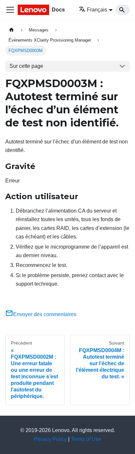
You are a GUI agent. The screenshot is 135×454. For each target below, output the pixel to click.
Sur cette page (26, 66)
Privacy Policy (50, 439)
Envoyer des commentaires (44, 314)
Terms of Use (86, 439)
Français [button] (97, 9)
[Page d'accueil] (11, 30)
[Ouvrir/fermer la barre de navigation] (10, 10)
